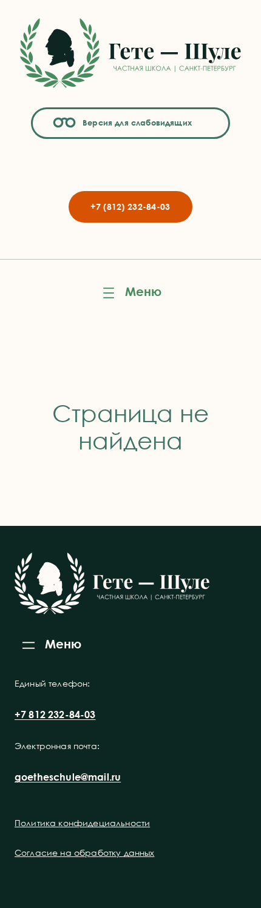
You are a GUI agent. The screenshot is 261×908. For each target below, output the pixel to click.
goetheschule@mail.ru (68, 777)
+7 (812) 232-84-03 (130, 206)
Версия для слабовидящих (135, 122)
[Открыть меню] (130, 293)
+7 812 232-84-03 (55, 714)
